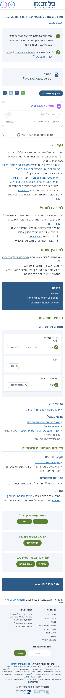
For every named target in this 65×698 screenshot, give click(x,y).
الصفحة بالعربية (55, 22)
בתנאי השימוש (30, 677)
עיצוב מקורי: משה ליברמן (23, 620)
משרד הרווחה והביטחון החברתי (43, 422)
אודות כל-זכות (51, 614)
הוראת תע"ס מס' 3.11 (48, 466)
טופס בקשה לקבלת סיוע (37, 78)
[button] (60, 4)
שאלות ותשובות (50, 618)
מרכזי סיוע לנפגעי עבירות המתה (42, 298)
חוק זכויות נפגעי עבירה (47, 462)
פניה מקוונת (31, 347)
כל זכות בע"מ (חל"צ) (20, 663)
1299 (13, 347)
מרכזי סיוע (23, 190)
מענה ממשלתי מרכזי (51, 339)
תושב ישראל (35, 236)
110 (12, 366)
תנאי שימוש (10, 121)
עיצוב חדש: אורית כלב (24, 623)
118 (46, 274)
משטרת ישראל (24, 169)
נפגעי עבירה (52, 293)
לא (24, 521)
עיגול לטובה (25, 564)
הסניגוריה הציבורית (49, 378)
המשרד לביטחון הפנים (48, 439)
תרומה (42, 564)
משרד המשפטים (19, 165)
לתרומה (53, 636)
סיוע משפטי (53, 483)
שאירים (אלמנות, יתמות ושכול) (43, 302)
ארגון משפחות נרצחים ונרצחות (43, 409)
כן (40, 521)
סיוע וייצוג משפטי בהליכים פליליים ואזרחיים (34, 182)
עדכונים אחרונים (50, 629)
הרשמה (20, 653)
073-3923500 (17, 385)
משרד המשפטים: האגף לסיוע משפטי (40, 430)
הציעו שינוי (32, 543)
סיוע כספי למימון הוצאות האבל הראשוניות (35, 177)
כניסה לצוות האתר (49, 640)
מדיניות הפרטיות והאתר (47, 625)
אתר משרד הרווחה (25, 52)
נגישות (53, 622)
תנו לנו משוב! (51, 632)
